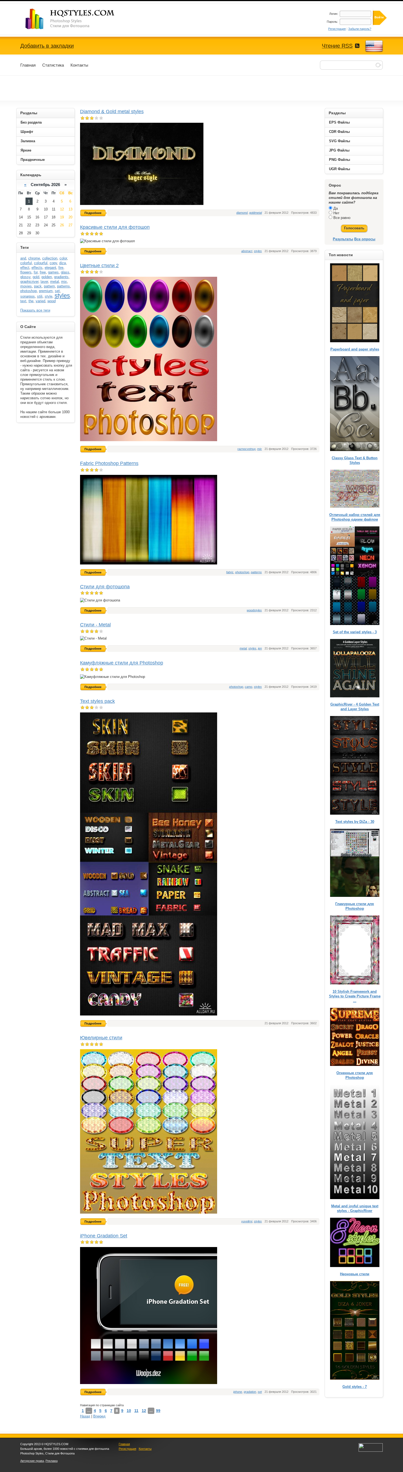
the (31, 301)
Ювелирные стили (101, 1037)
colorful (26, 263)
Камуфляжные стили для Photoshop (121, 663)
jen (260, 648)
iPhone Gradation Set (103, 1236)
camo (248, 686)
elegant (50, 268)
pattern (49, 286)
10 (129, 1410)
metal (243, 648)
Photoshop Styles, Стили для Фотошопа (75, 19)
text (23, 301)
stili (39, 296)
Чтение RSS (337, 46)
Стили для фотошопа (105, 586)
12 (144, 1410)
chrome (34, 258)
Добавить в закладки (47, 46)
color (63, 258)
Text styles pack (97, 701)
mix (259, 448)
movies (26, 286)
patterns (256, 572)
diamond (242, 212)
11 (136, 1410)
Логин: (333, 13)
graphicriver (29, 281)
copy (53, 263)
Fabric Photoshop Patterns (109, 463)
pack (38, 286)
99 (158, 1410)
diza (62, 263)
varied (40, 301)
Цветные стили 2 (99, 265)
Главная (124, 1444)
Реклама (52, 1460)
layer (44, 281)
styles (258, 251)
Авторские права (32, 1460)
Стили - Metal (95, 624)
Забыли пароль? (359, 28)
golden (46, 277)
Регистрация (337, 28)
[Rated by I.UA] (371, 1450)
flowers (26, 272)
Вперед (99, 1416)
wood (51, 301)
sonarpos (27, 296)
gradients (61, 277)
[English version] (374, 46)
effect (24, 268)
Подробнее (92, 213)
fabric (230, 572)
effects (37, 268)
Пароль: (332, 21)
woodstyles (254, 610)
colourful (40, 263)
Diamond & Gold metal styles (112, 111)
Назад (85, 1416)
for (36, 272)
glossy (25, 277)
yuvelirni (246, 1221)
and (23, 258)
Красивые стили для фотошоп (115, 227)
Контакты (145, 1448)
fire (60, 268)
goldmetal (255, 212)
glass (65, 272)
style (48, 296)
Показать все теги (35, 310)
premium (46, 291)
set (260, 1391)
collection (49, 258)
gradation (250, 1391)
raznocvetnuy (246, 448)
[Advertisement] (201, 88)
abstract (246, 251)
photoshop (242, 572)
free (43, 272)
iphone (237, 1391)
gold (36, 277)
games (53, 272)
